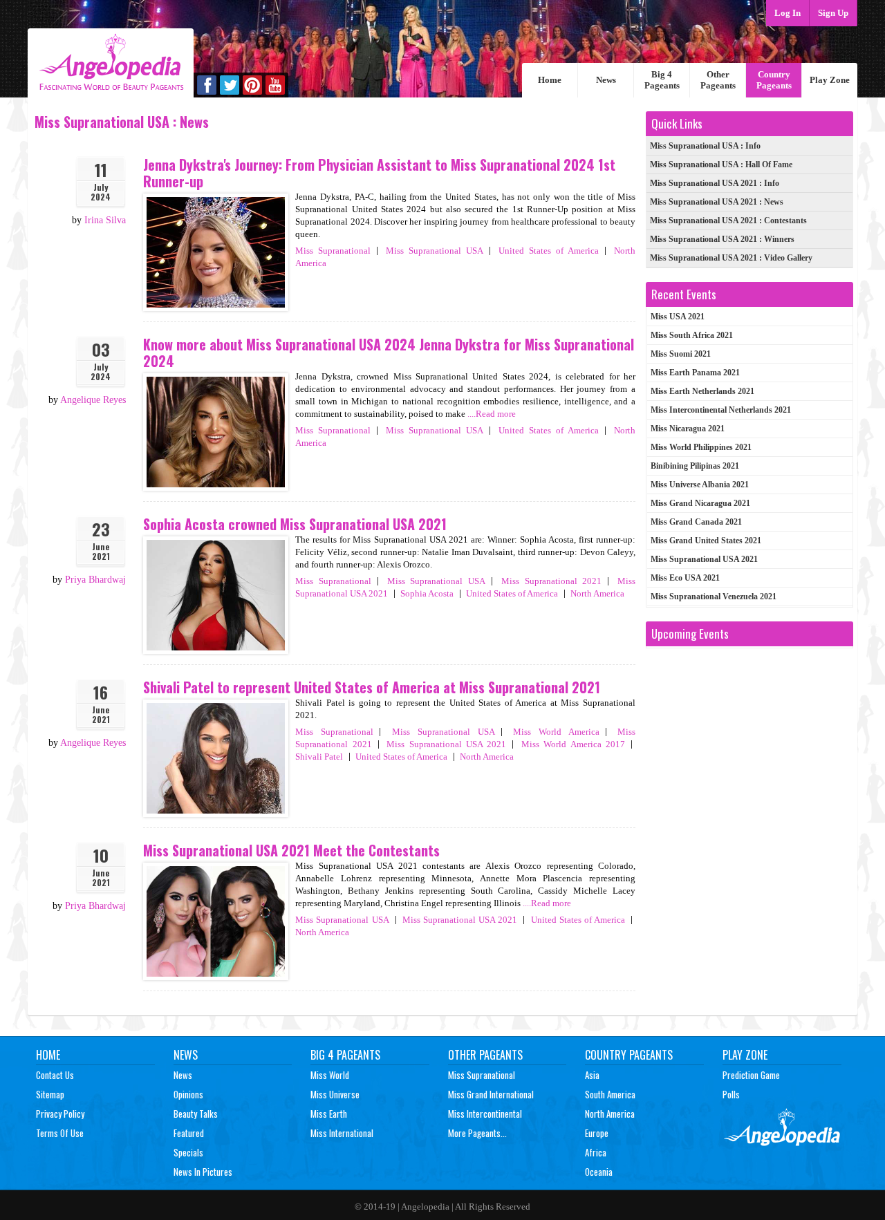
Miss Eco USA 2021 (685, 578)
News (606, 80)
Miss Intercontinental (485, 1113)
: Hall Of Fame (721, 164)
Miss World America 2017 (573, 744)
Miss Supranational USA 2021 (446, 744)
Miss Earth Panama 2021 (695, 372)
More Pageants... (477, 1133)
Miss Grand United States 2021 (706, 540)
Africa (595, 1152)
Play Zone (830, 80)
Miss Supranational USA (434, 250)
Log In (787, 13)
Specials (188, 1152)
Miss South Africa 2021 (692, 335)
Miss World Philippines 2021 (701, 447)
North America (597, 593)
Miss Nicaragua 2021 (688, 428)
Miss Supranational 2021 (551, 581)
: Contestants (728, 220)
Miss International (341, 1133)
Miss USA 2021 (678, 316)
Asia (592, 1075)
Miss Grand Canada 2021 (696, 522)
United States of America (549, 250)
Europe (596, 1133)
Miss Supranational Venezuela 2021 (713, 596)
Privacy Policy (60, 1113)
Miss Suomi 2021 (681, 354)
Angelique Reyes (93, 400)
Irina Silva (105, 220)
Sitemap (50, 1094)
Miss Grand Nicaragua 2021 (700, 503)
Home (549, 80)
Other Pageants (718, 80)
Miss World (329, 1075)
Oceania (599, 1172)
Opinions (188, 1094)
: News (716, 202)
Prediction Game (751, 1075)
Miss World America (556, 731)
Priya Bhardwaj (95, 579)
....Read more (491, 414)
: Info (705, 146)
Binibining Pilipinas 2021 (695, 466)
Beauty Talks (196, 1113)
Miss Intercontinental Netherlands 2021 (721, 410)
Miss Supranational (333, 250)
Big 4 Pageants (662, 80)
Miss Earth (328, 1113)
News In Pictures (203, 1172)
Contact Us (55, 1075)
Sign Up (833, 13)
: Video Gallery (731, 258)
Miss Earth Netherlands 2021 (702, 391)
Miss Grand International (491, 1094)
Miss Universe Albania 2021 (700, 484)
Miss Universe (335, 1094)
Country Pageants (774, 80)
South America (610, 1094)
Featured (189, 1133)
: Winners (722, 239)
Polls (731, 1094)
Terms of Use (60, 1133)
